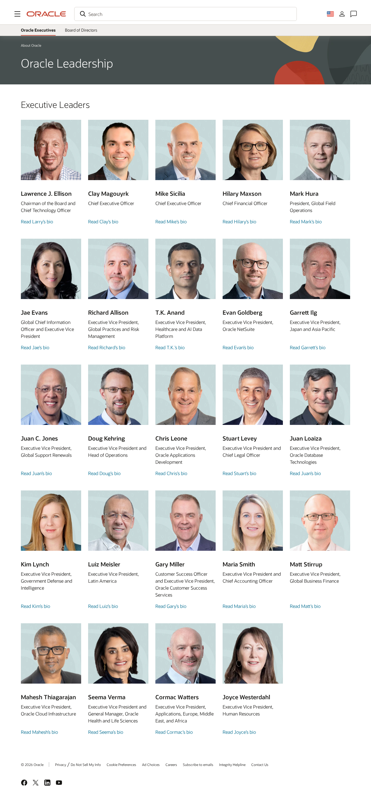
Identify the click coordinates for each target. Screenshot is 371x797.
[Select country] (330, 13)
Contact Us (259, 764)
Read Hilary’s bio (239, 221)
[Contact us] (353, 13)
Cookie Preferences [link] (121, 764)
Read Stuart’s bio (239, 473)
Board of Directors (81, 30)
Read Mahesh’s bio (39, 732)
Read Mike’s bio (171, 221)
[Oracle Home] (46, 14)
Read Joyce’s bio (239, 732)
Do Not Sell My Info (86, 764)
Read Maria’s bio (239, 606)
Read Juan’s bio (36, 473)
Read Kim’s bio (35, 606)
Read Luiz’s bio (103, 606)
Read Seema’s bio (105, 732)
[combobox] (185, 14)
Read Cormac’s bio (174, 732)
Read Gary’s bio (170, 606)
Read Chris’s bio (171, 473)
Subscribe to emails (198, 764)
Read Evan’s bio (238, 347)
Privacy (60, 764)
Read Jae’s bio (35, 347)
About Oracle (31, 45)
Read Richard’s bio (106, 347)
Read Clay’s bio (103, 221)
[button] (17, 13)
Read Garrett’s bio (307, 347)
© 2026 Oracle (32, 764)
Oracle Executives (38, 30)
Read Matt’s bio (305, 606)
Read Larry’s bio (37, 221)
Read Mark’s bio (306, 221)
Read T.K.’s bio (170, 347)
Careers (171, 764)
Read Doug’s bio (104, 473)
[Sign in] (342, 13)
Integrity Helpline (232, 764)
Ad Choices (151, 764)
